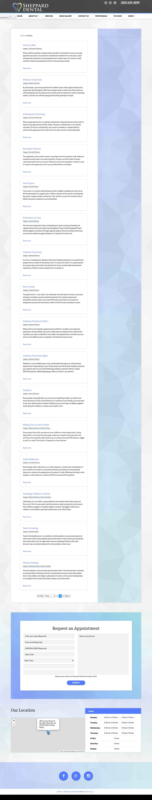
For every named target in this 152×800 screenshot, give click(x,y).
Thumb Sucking (30, 563)
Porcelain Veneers (32, 149)
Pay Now (118, 16)
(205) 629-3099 (130, 2)
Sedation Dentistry (32, 252)
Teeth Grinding (30, 528)
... (51, 596)
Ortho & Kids (29, 45)
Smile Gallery (65, 16)
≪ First (40, 596)
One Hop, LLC (88, 792)
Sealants (27, 390)
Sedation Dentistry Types (35, 356)
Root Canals (29, 287)
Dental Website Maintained (68, 792)
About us (33, 16)
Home (19, 16)
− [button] (14, 724)
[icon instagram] (115, 4)
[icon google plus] (110, 4)
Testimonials (101, 16)
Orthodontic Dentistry (34, 114)
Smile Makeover (31, 459)
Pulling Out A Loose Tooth (36, 425)
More (130, 16)
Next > (67, 596)
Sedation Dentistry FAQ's (35, 321)
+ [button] (14, 720)
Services (49, 16)
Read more (27, 68)
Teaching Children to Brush (36, 494)
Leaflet (61, 751)
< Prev (46, 596)
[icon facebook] (105, 4)
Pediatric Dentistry (32, 80)
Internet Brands (80, 751)
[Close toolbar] (14, 16)
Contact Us (83, 16)
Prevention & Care (32, 218)
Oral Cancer (28, 183)
